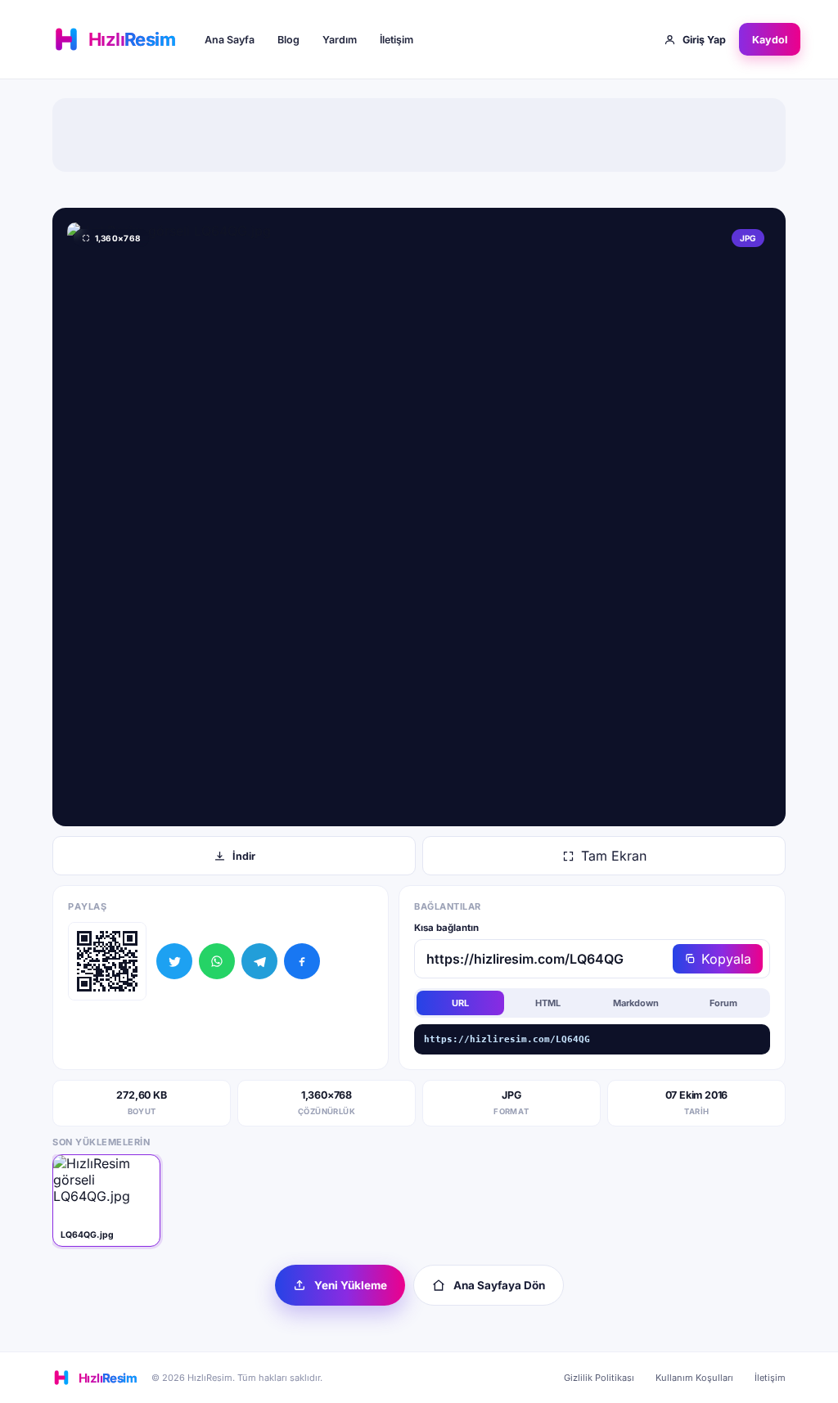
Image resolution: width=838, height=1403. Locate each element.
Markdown (636, 1003)
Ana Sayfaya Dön (499, 1285)
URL (460, 1003)
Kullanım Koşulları (694, 1377)
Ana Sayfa (230, 40)
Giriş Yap (704, 40)
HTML (548, 1003)
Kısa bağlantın (446, 927)
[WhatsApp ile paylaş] (217, 961)
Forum (723, 1003)
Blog (288, 40)
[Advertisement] (419, 135)
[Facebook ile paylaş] (302, 961)
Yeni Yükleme (350, 1285)
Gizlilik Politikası (599, 1377)
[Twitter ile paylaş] (174, 961)
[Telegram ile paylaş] (259, 961)
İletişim (396, 40)
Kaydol (769, 40)
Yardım (339, 40)
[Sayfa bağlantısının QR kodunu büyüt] (107, 961)
